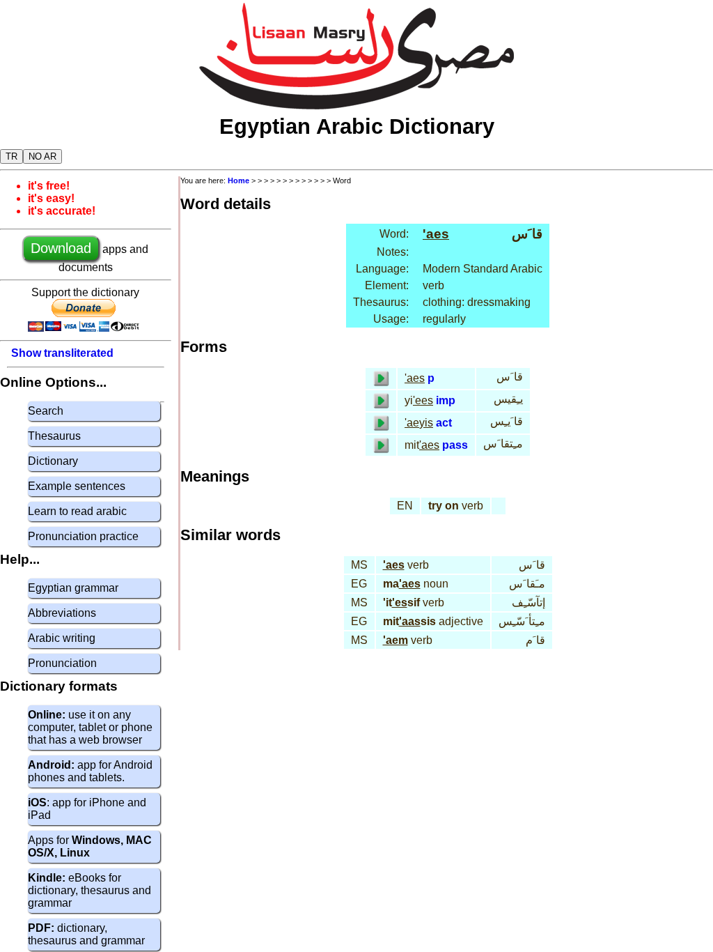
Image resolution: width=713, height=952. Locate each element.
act (444, 423)
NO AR (42, 156)
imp (445, 400)
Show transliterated (62, 353)
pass (455, 445)
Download (61, 248)
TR (11, 156)
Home (238, 180)
